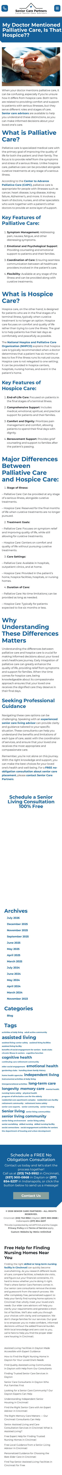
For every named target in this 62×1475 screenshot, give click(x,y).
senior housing (47, 1107)
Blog (10, 1015)
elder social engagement (13, 1067)
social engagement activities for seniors (39, 1128)
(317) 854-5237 (38, 1221)
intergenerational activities (14, 1084)
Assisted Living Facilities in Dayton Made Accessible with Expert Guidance (27, 1350)
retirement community (13, 1103)
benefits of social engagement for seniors (21, 1050)
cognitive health (17, 1057)
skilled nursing (26, 1124)
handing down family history (32, 1070)
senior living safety (36, 1121)
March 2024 (14, 992)
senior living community (24, 1116)
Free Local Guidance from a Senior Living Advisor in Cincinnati (27, 1446)
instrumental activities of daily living (19, 1079)
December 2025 (17, 924)
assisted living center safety (15, 1043)
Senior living (13, 1111)
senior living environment (14, 1121)
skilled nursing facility (44, 1124)
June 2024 (14, 973)
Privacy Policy (16, 1228)
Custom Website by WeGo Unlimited (31, 1232)
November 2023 (17, 998)
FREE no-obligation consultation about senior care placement (29, 771)
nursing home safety (11, 1093)
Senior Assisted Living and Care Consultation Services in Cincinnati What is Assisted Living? (28, 1428)
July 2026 (13, 917)
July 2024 (13, 967)
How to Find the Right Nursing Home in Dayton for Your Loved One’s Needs (26, 1358)
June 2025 (14, 942)
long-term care (42, 1083)
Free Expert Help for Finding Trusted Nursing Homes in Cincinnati (24, 1438)
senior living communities (38, 1112)
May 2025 (13, 948)
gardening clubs (9, 1070)
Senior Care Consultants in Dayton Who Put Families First (26, 1384)
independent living (41, 1075)
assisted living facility (12, 1046)
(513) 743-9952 (28, 1173)
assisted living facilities (40, 1043)
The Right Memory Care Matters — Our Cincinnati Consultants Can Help (26, 1417)
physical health (30, 1093)
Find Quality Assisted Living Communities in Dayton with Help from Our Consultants (28, 1367)
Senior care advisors (15, 113)
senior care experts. (11, 1107)
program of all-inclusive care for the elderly (22, 1096)
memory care (32, 1089)
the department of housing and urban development (26, 1131)
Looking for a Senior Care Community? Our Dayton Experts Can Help (28, 1392)
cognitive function (34, 1053)
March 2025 (14, 961)
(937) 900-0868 (17, 1177)
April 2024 (14, 986)
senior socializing (10, 1124)
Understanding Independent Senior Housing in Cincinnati (23, 1400)
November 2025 (17, 930)
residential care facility (47, 1100)
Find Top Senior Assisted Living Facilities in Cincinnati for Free (28, 1463)
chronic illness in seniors (13, 1053)
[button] (4, 8)
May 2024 (13, 980)
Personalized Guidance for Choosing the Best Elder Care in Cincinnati (26, 1455)
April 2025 (13, 955)
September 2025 (18, 936)
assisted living (19, 1037)
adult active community (35, 1032)
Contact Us (31, 1196)
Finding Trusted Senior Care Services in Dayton (26, 1375)
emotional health (42, 1066)
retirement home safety (36, 1103)
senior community (30, 1107)
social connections (10, 1128)
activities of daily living (12, 1032)
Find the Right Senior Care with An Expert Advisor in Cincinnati (27, 1409)
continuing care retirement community (20, 1062)
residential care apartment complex (19, 1100)
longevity (10, 1089)
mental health (52, 1089)
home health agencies (12, 1075)
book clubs (47, 1050)
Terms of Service (38, 1228)
